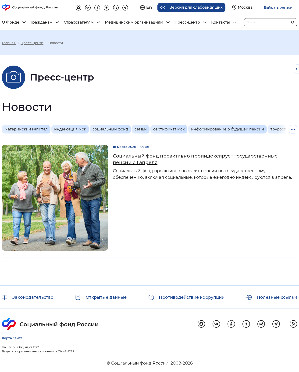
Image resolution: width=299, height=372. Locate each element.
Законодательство (32, 297)
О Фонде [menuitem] (10, 22)
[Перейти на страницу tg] (125, 7)
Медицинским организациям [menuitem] (134, 22)
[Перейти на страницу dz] (106, 7)
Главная (9, 43)
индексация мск (70, 129)
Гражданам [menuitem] (42, 22)
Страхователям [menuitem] (79, 22)
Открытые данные (106, 297)
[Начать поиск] (293, 21)
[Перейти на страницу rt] (116, 7)
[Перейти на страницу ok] (97, 7)
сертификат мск (169, 129)
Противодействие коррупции (191, 297)
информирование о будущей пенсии (227, 129)
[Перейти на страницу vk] (88, 7)
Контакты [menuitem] (220, 22)
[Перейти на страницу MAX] (78, 7)
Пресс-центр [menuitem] (187, 22)
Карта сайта (12, 338)
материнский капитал (26, 129)
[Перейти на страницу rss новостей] (293, 324)
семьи (141, 129)
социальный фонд (110, 129)
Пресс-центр (32, 43)
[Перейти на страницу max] (201, 324)
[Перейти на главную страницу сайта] (30, 7)
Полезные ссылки (277, 297)
